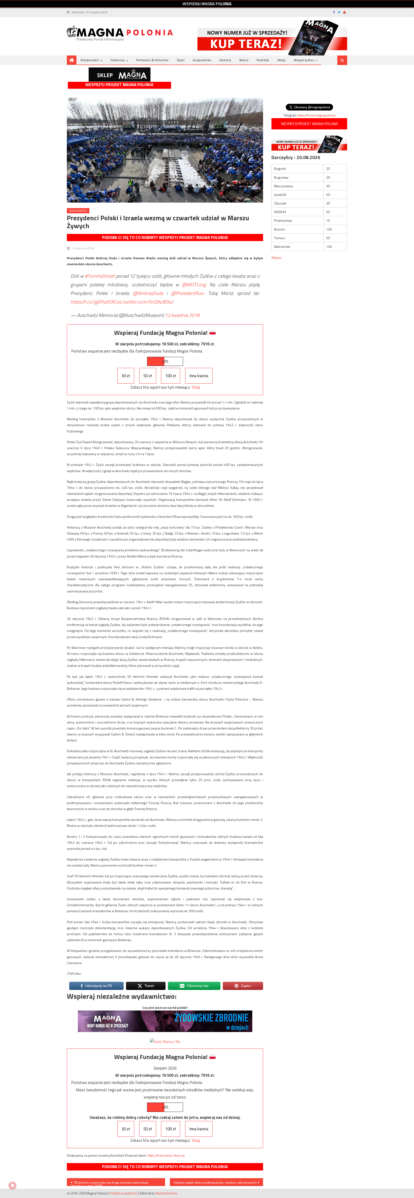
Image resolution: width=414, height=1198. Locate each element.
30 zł (125, 376)
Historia (225, 59)
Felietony (117, 59)
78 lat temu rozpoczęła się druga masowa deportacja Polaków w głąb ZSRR (109, 1183)
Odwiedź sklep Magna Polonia (119, 74)
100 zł (170, 376)
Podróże (263, 59)
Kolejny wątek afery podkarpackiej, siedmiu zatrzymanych (215, 1182)
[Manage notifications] (12, 1185)
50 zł (148, 376)
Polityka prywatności (123, 1193)
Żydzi (180, 59)
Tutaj (195, 387)
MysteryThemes (166, 1193)
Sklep (281, 59)
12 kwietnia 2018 (182, 315)
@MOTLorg (194, 284)
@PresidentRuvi (187, 293)
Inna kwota (199, 376)
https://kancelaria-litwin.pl (166, 1155)
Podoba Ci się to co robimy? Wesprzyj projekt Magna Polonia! (165, 237)
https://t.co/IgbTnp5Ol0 (93, 301)
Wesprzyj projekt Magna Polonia (119, 85)
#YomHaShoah (100, 276)
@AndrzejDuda (148, 293)
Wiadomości (89, 59)
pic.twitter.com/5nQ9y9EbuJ (145, 301)
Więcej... (277, 257)
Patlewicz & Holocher (152, 59)
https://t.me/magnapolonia (316, 115)
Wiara (243, 59)
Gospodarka (202, 59)
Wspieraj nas (304, 59)
